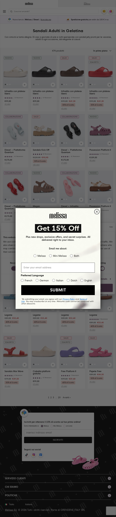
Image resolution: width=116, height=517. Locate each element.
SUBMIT (58, 290)
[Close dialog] (96, 211)
